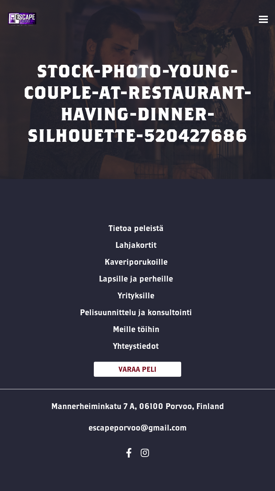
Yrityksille (136, 295)
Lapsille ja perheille (136, 278)
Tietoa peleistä (136, 228)
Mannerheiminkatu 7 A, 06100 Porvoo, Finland (137, 406)
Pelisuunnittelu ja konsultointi (136, 312)
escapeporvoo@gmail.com (137, 427)
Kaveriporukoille (136, 261)
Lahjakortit (135, 245)
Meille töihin (136, 329)
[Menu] (263, 19)
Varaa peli (137, 369)
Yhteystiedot (136, 346)
